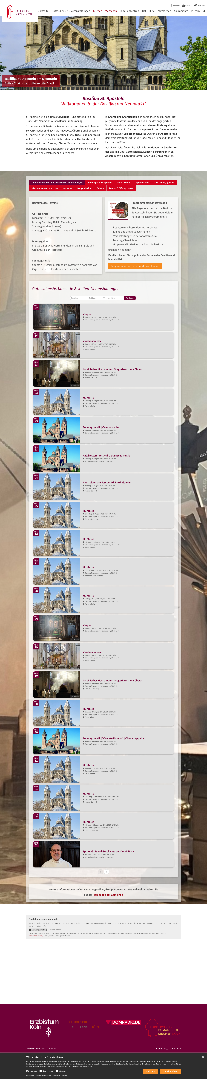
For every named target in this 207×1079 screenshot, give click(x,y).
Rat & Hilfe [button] (148, 11)
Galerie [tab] (100, 188)
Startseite (43, 11)
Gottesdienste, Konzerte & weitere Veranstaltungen (76, 288)
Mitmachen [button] (164, 11)
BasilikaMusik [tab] (123, 182)
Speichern (151, 1071)
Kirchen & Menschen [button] (105, 11)
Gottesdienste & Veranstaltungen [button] (71, 11)
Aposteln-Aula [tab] (142, 182)
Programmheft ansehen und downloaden (135, 266)
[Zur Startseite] (20, 10)
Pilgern (195, 11)
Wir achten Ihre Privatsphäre (44, 1057)
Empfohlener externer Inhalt (43, 919)
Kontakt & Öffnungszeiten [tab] (121, 188)
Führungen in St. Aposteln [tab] (100, 182)
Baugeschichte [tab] (84, 188)
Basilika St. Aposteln (104, 98)
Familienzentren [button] (129, 11)
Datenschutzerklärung (84, 1066)
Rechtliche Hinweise (60, 1075)
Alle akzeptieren (170, 1071)
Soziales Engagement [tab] (164, 182)
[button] (203, 11)
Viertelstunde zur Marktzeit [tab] (45, 188)
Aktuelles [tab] (67, 188)
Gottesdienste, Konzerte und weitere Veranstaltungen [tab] (57, 182)
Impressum (30, 1075)
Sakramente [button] (181, 11)
